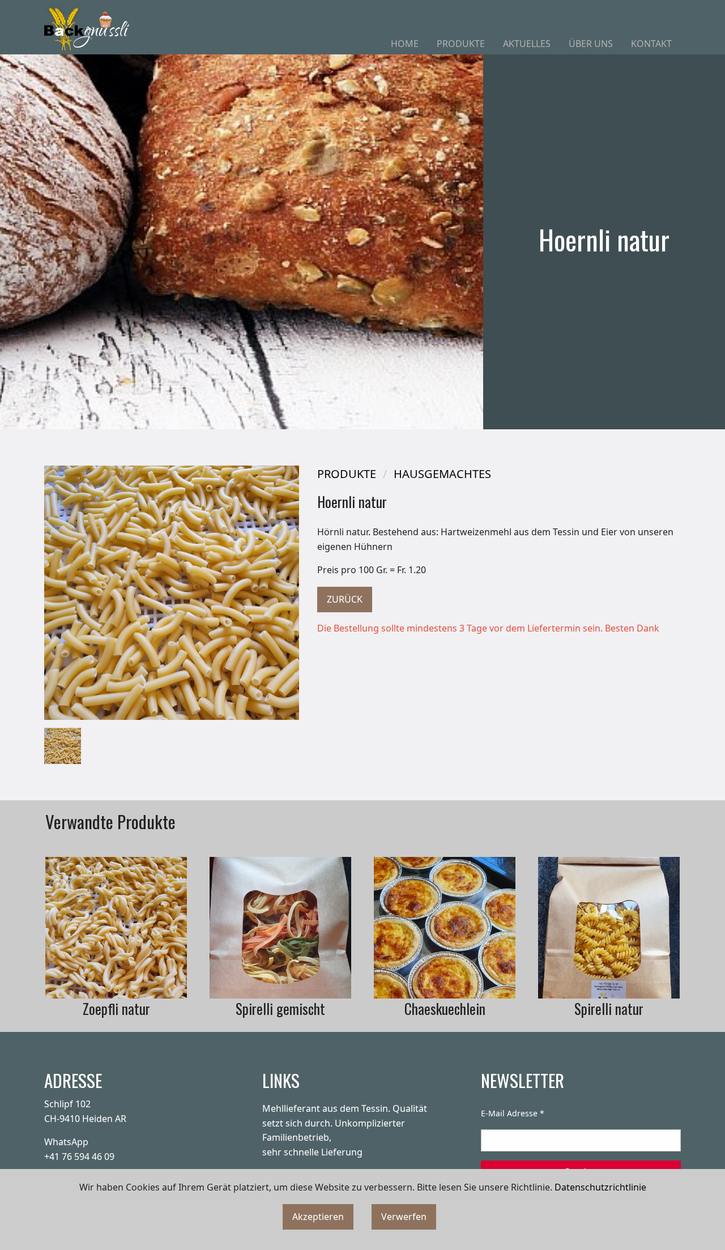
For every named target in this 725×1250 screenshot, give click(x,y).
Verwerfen (404, 1216)
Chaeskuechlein (444, 1008)
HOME (405, 43)
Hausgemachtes (442, 473)
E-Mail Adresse (512, 1113)
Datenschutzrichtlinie (600, 1187)
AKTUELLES (527, 43)
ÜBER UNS (591, 43)
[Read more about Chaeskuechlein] (444, 928)
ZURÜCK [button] (344, 599)
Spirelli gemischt (280, 1008)
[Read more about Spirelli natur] (609, 928)
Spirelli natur (608, 1008)
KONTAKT (651, 43)
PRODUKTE (461, 43)
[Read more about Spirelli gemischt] (280, 928)
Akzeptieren (318, 1216)
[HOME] (86, 27)
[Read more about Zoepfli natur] (116, 928)
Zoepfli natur (116, 1008)
